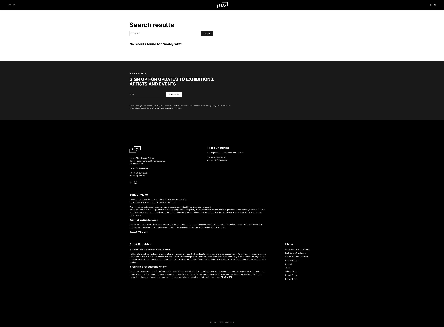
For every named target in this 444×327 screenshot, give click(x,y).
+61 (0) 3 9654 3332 (138, 173)
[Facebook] (131, 182)
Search (207, 34)
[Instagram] (135, 182)
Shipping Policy (291, 271)
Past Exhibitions (292, 260)
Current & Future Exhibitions (296, 257)
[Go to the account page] (431, 5)
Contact (288, 264)
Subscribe (174, 95)
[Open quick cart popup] (435, 5)
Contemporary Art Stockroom (297, 249)
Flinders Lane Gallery (225, 322)
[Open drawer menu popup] (9, 5)
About (287, 268)
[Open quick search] (14, 5)
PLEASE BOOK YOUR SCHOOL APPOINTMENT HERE (153, 202)
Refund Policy (291, 275)
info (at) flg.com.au (137, 176)
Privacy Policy (211, 106)
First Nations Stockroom (295, 253)
